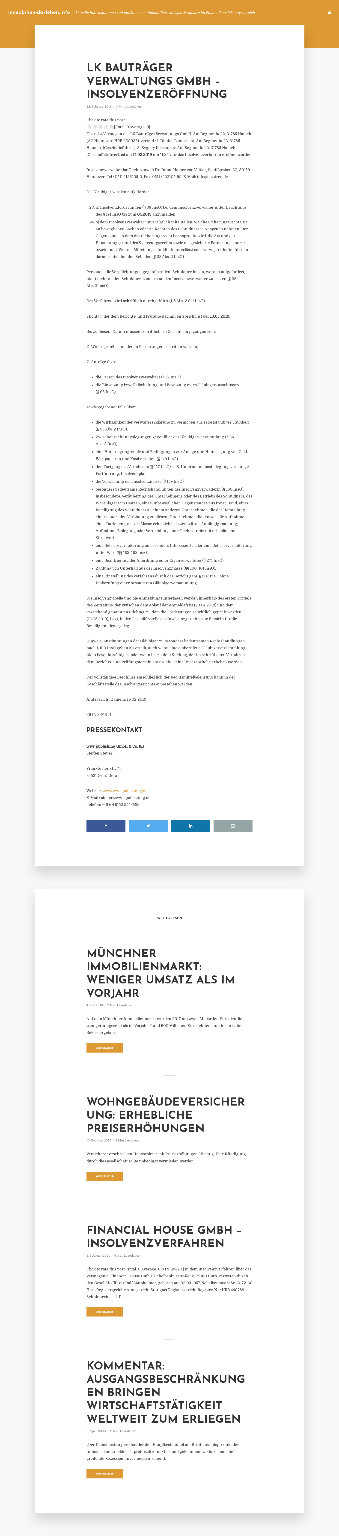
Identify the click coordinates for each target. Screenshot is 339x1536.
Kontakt (265, 12)
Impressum (286, 12)
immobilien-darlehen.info (39, 12)
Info (248, 12)
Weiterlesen (105, 1048)
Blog (234, 12)
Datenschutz (311, 12)
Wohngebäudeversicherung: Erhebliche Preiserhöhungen (165, 1116)
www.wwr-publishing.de (125, 791)
